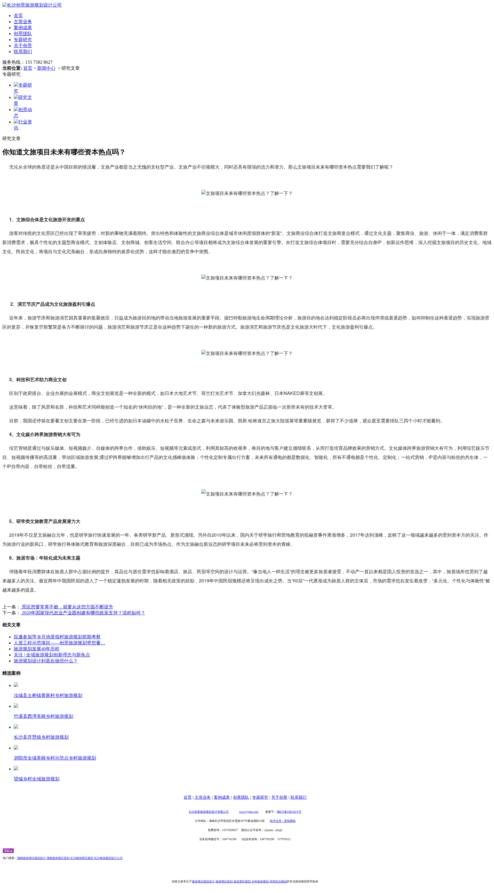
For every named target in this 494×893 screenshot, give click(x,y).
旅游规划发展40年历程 (36, 648)
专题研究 (23, 39)
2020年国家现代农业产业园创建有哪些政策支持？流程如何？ (83, 612)
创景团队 (23, 33)
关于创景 (23, 45)
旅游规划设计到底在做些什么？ (46, 660)
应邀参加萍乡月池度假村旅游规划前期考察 (57, 636)
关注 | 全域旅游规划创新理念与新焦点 (52, 654)
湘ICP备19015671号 (289, 811)
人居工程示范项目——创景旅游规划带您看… (59, 642)
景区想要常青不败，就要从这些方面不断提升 (67, 606)
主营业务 (23, 21)
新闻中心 (46, 68)
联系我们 (23, 51)
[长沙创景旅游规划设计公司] (32, 5)
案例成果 (23, 27)
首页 (18, 15)
